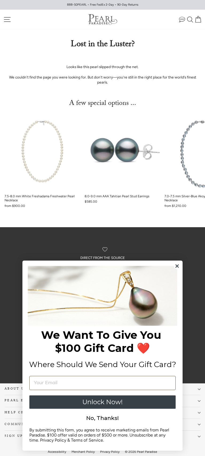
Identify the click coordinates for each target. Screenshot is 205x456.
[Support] (182, 19)
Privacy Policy (53, 440)
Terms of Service (87, 440)
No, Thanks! (102, 418)
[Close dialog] (177, 266)
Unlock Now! (102, 402)
